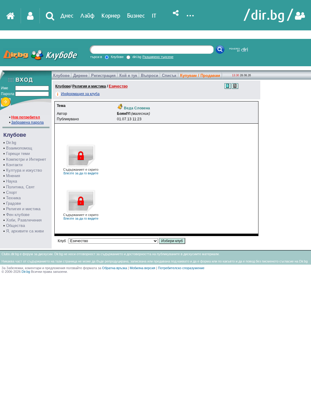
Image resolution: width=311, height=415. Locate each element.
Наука (11, 181)
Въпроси (149, 75)
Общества (15, 225)
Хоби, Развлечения (24, 220)
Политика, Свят (20, 187)
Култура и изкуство (24, 170)
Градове (13, 203)
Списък (169, 75)
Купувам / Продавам (200, 75)
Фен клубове (17, 214)
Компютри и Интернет (26, 159)
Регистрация (103, 75)
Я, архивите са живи (25, 231)
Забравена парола (27, 122)
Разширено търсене (157, 57)
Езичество (118, 86)
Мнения (13, 175)
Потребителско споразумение (181, 268)
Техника (13, 198)
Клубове (61, 75)
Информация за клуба (80, 94)
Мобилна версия (142, 268)
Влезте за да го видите (80, 171)
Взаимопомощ (19, 148)
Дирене (80, 75)
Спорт (11, 192)
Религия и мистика (23, 209)
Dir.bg (11, 142)
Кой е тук (128, 75)
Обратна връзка (114, 268)
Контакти (14, 165)
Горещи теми (18, 153)
